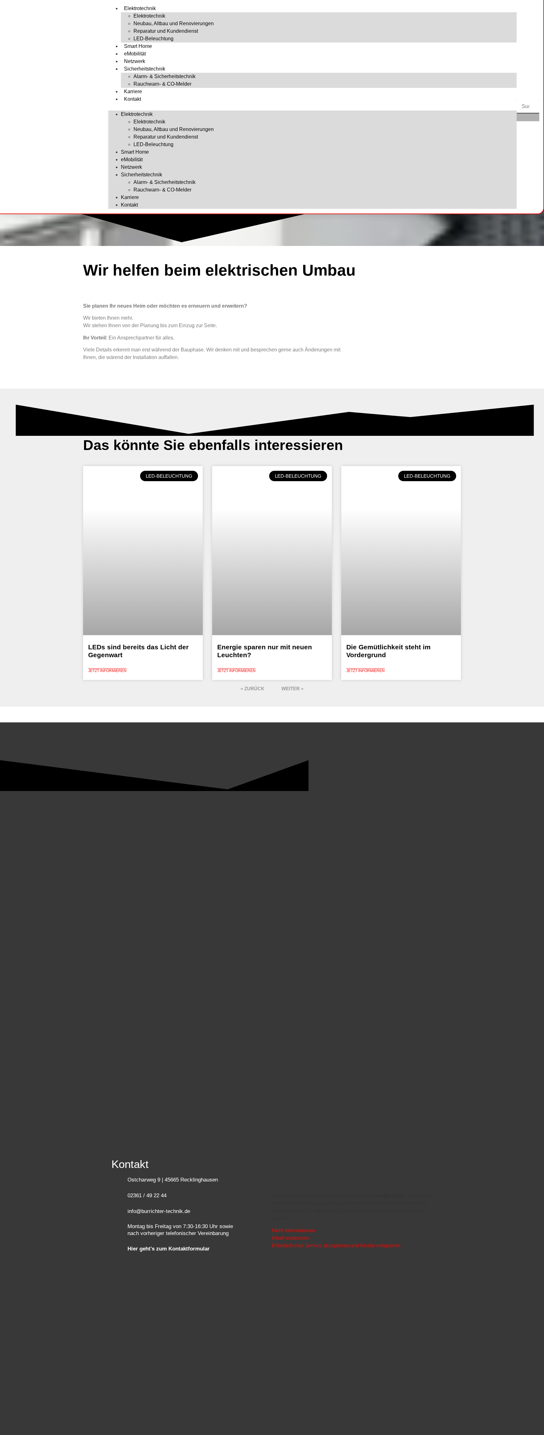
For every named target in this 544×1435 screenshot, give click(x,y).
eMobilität (135, 53)
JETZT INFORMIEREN (107, 671)
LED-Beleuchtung (153, 38)
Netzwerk (134, 61)
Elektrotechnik (140, 8)
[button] (312, 107)
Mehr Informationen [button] (293, 1230)
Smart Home (138, 46)
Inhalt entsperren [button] (290, 1238)
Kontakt (132, 99)
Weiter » (292, 688)
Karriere (133, 91)
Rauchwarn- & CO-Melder (162, 84)
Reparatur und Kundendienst (165, 31)
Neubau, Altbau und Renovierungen (173, 23)
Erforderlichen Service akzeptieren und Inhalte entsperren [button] (336, 1245)
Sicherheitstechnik (144, 68)
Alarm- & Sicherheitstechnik (164, 76)
